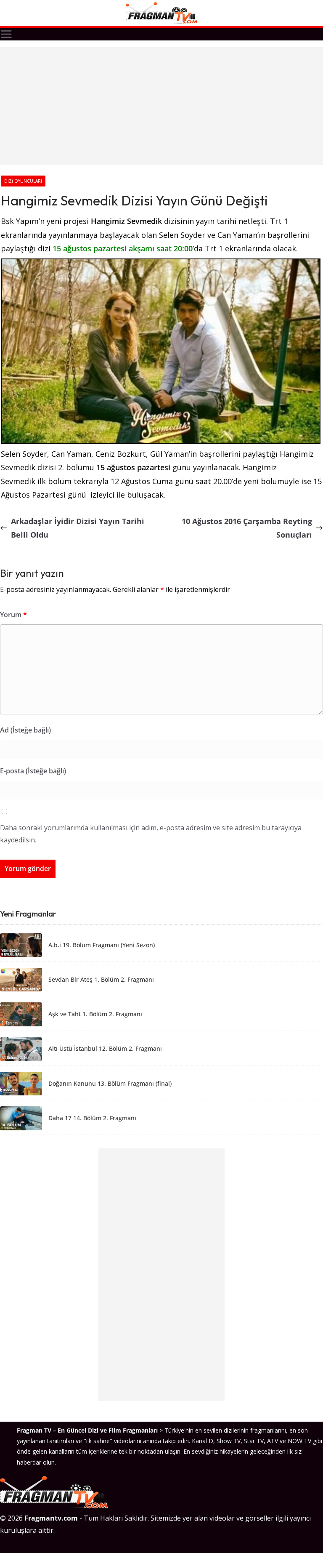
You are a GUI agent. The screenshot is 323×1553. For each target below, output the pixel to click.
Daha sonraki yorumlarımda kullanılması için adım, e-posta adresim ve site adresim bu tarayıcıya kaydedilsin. (151, 833)
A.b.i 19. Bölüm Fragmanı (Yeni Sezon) (101, 945)
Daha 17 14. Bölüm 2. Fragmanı (92, 1118)
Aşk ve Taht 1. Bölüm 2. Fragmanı (95, 1014)
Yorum (13, 614)
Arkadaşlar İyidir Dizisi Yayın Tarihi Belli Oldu (77, 528)
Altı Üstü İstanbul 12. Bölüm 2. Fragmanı (105, 1048)
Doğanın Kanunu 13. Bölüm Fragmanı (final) (110, 1083)
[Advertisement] (161, 106)
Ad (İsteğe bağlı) (25, 730)
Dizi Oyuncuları (23, 181)
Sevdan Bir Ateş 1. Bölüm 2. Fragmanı (101, 979)
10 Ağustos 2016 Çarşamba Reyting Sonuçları (247, 528)
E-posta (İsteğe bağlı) (33, 770)
